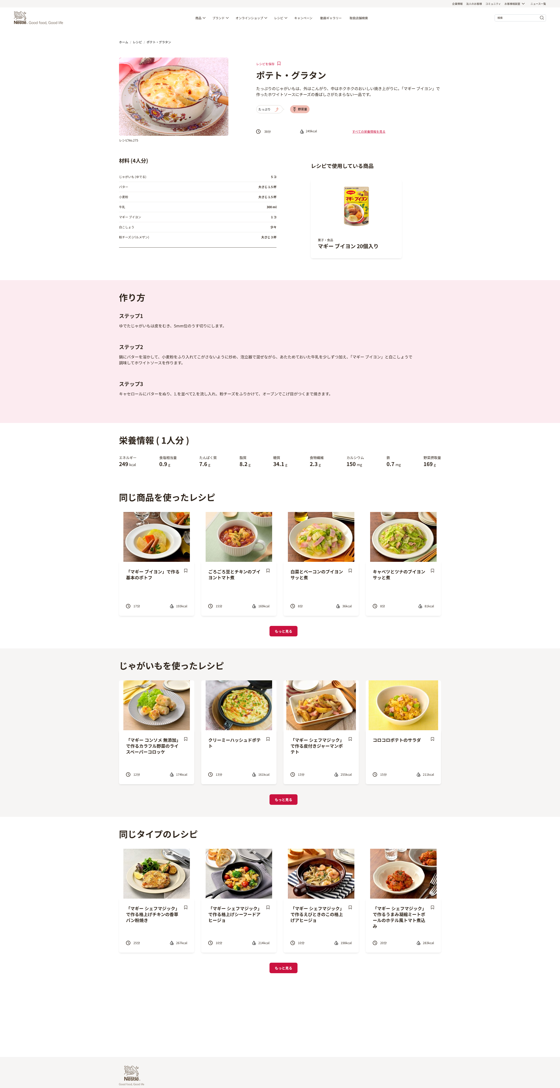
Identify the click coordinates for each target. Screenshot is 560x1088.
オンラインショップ (249, 18)
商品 (198, 18)
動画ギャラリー (331, 18)
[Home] (39, 17)
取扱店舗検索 (359, 18)
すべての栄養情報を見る (368, 131)
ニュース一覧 (538, 3)
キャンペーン (303, 18)
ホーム (123, 42)
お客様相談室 (512, 3)
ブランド (218, 18)
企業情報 (457, 3)
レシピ (278, 18)
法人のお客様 (474, 3)
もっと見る (283, 631)
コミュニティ (493, 3)
